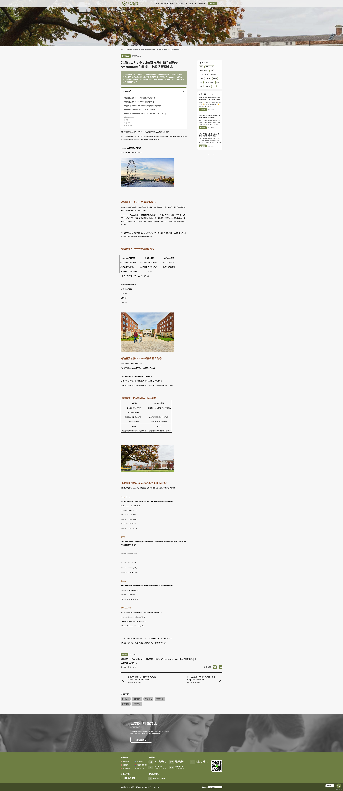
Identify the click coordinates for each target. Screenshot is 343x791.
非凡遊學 (131, 787)
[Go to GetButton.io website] (339, 789)
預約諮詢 (140, 739)
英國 (134, 667)
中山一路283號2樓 (179, 768)
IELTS (208, 78)
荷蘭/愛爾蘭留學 (142, 765)
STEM (215, 78)
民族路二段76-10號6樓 (160, 768)
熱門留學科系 (209, 82)
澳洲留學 (140, 761)
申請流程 (148, 699)
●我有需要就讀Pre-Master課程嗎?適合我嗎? (142, 105)
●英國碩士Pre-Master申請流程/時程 (139, 101)
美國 (201, 67)
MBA (201, 86)
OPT (201, 82)
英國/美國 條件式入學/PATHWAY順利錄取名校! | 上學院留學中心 (142, 678)
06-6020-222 (159, 767)
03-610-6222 (179, 761)
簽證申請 (125, 704)
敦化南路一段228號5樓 (160, 763)
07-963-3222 (179, 767)
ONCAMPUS (128, 125)
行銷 (217, 82)
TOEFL (202, 78)
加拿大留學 (126, 768)
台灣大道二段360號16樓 (201, 763)
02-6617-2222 (159, 761)
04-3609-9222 (200, 761)
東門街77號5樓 (178, 763)
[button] (219, 94)
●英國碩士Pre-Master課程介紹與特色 (139, 98)
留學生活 (137, 704)
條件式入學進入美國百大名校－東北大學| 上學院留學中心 (201, 678)
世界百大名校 (126, 667)
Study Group (129, 117)
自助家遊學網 (124, 787)
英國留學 (126, 765)
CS (214, 86)
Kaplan (127, 123)
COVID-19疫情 (204, 74)
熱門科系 (137, 699)
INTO (126, 120)
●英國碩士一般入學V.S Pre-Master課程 (140, 109)
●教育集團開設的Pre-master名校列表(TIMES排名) (145, 113)
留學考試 (159, 699)
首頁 (157, 3)
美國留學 (126, 761)
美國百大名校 (203, 71)
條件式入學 (140, 768)
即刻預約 (212, 3)
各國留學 (128, 50)
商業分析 (208, 86)
